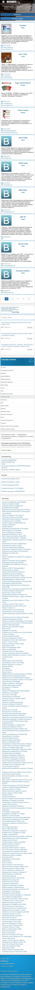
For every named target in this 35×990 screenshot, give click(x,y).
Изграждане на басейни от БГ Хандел (13, 814)
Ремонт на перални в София (10, 504)
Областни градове (17, 18)
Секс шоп (5, 555)
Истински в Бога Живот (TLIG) (10, 479)
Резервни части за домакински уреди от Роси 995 (17, 589)
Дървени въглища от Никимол (11, 844)
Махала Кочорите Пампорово (11, 681)
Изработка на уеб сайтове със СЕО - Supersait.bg (16, 936)
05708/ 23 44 (6, 101)
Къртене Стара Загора (8, 933)
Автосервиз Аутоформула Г (10, 883)
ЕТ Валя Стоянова (23, 110)
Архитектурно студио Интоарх (11, 774)
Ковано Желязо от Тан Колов (10, 736)
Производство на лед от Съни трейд (13, 662)
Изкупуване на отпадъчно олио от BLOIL (14, 904)
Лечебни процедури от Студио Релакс (13, 725)
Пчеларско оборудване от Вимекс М (13, 755)
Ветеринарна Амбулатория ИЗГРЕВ (12, 562)
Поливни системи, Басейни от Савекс (13, 576)
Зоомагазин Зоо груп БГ (9, 917)
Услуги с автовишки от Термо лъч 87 (13, 870)
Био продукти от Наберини (10, 687)
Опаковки (3, 408)
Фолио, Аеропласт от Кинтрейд (11, 530)
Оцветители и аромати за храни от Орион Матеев (17, 853)
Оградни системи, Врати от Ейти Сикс (13, 572)
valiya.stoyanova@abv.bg (9, 131)
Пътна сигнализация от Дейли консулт (13, 761)
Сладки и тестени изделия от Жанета (13, 940)
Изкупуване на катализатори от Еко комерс (15, 528)
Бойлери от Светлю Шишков (10, 815)
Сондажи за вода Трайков (9, 834)
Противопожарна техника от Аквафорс (14, 842)
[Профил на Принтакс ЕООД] (6, 247)
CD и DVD (3, 367)
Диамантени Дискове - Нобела (10, 482)
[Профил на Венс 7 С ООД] (6, 58)
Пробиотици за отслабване (10, 693)
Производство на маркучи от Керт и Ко (14, 942)
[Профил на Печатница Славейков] (6, 274)
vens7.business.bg (7, 78)
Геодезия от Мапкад (8, 700)
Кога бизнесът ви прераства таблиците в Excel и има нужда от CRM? (16, 323)
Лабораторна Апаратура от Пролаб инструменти (16, 719)
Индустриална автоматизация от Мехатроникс (16, 511)
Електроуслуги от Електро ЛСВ (11, 712)
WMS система (6, 628)
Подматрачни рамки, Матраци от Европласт (15, 519)
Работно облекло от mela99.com (12, 874)
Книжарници (4, 399)
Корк (2, 402)
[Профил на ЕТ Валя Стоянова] (6, 114)
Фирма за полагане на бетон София (13, 644)
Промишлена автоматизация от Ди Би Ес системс (17, 577)
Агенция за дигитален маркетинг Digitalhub (15, 653)
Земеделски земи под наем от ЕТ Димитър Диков (17, 623)
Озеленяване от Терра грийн (11, 812)
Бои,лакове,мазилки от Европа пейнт (13, 868)
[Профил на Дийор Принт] (6, 194)
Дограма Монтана (7, 666)
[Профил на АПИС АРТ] (6, 221)
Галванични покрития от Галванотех (13, 806)
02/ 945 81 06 (6, 264)
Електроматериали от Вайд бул (11, 753)
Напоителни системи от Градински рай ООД (15, 912)
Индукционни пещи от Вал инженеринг (14, 640)
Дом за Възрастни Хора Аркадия (12, 897)
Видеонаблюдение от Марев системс (13, 579)
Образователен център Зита (10, 880)
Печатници (3, 423)
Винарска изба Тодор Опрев (10, 625)
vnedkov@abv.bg (7, 185)
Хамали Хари (6, 689)
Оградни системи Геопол (9, 840)
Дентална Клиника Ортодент (11, 636)
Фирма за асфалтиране (9, 649)
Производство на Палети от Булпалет (13, 715)
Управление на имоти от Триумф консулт (14, 908)
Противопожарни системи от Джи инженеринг (16, 817)
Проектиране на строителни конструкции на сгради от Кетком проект (15, 803)
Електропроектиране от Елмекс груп (13, 821)
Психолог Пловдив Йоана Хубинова (13, 547)
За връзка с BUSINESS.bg (8, 460)
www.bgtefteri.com (8, 105)
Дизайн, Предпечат (5, 376)
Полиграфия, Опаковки (8, 360)
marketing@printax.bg (9, 266)
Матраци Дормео (7, 526)
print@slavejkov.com (8, 292)
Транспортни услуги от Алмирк (11, 789)
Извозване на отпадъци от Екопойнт (13, 800)
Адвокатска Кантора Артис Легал (12, 534)
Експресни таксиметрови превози (12, 702)
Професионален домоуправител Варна (14, 676)
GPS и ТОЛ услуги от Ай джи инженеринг (14, 849)
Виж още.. (30, 327)
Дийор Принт (23, 190)
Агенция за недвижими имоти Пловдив (14, 502)
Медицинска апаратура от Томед (12, 727)
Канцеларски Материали (7, 382)
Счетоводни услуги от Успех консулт (13, 900)
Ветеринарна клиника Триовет (11, 893)
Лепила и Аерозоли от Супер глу (12, 664)
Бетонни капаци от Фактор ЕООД (12, 793)
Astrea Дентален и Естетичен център (13, 611)
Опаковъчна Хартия (5, 411)
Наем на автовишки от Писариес (12, 532)
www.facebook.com (8, 49)
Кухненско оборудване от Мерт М (12, 638)
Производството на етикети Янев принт (14, 606)
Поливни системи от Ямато (10, 882)
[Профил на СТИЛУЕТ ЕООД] (6, 167)
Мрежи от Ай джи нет (8, 608)
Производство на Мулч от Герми (12, 545)
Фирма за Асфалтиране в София (12, 929)
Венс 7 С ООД (23, 54)
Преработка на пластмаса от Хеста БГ (13, 757)
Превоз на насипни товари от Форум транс (15, 866)
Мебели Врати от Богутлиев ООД (12, 661)
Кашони (3, 388)
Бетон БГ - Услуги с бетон (9, 642)
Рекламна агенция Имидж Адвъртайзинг (14, 713)
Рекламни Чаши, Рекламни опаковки (10, 426)
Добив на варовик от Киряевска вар (13, 887)
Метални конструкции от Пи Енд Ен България (15, 785)
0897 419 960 (6, 129)
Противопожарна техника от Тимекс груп (14, 729)
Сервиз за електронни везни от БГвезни (14, 560)
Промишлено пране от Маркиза (11, 855)
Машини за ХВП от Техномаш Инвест (13, 568)
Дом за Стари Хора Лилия (10, 827)
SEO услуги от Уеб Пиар (9, 695)
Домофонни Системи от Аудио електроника (15, 617)
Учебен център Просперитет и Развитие (14, 538)
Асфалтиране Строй (8, 645)
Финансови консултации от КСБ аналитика (15, 551)
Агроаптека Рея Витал (8, 797)
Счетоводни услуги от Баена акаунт (12, 651)
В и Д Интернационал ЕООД (9, 485)
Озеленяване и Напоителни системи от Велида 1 (17, 744)
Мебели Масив (6, 861)
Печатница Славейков (23, 271)
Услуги (3, 464)
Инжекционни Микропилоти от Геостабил (14, 751)
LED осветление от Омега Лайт (11, 921)
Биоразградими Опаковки (7, 370)
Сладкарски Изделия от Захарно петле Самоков (16, 772)
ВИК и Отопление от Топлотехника (12, 906)
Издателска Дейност (6, 379)
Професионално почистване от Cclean (13, 910)
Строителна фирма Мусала (10, 738)
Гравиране (3, 373)
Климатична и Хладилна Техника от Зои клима (16, 549)
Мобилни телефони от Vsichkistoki (12, 683)
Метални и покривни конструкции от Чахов (15, 776)
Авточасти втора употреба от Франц (13, 627)
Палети (2, 417)
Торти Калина (6, 778)
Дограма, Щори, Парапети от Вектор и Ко (14, 594)
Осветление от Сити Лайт (9, 710)
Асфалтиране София (8, 948)
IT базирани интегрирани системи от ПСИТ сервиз (17, 679)
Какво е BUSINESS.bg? (8, 462)
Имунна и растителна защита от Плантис (14, 791)
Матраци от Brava (7, 795)
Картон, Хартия (4, 385)
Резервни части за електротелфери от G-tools (16, 678)
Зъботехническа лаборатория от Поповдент (15, 819)
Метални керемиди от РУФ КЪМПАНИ (13, 491)
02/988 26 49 (6, 290)
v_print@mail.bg (7, 103)
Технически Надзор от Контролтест (13, 591)
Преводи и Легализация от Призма (12, 885)
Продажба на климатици (9, 630)
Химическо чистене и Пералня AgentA (13, 698)
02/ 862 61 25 (6, 210)
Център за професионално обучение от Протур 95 (17, 798)
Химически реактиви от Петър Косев (13, 878)
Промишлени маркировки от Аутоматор (14, 831)
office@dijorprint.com (8, 212)
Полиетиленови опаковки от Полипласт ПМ (15, 889)
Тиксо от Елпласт (7, 863)
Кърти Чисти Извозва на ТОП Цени (12, 934)
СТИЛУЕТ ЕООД (22, 163)
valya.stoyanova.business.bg (10, 132)
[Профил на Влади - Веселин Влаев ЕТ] (6, 87)
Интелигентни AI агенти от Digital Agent (14, 543)
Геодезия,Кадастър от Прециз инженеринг (15, 838)
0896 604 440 (6, 156)
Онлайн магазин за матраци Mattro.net (14, 523)
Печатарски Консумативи (7, 420)
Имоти (4, 659)
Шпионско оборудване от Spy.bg (12, 923)
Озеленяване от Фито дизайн (11, 891)
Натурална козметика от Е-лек (11, 914)
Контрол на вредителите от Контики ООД (14, 734)
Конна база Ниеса (7, 857)
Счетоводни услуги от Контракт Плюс (13, 764)
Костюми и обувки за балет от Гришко (13, 848)
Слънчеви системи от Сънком (11, 927)
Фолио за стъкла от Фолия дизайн (12, 925)
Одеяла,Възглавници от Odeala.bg (12, 574)
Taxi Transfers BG (7, 670)
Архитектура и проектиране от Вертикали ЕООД (16, 749)
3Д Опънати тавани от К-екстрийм (12, 517)
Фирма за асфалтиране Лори (11, 742)
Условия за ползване (6, 966)
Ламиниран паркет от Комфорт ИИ (12, 506)
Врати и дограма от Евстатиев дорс (12, 865)
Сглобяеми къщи (7, 657)
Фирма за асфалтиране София (11, 647)
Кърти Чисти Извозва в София (11, 946)
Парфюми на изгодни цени (10, 553)
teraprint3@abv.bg (8, 47)
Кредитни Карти (5, 405)
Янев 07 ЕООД (23, 138)
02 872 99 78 (6, 183)
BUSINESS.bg (4, 961)
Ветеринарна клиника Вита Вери (12, 583)
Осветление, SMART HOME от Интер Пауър (15, 721)
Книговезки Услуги (5, 396)
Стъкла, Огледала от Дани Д (10, 766)
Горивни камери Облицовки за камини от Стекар (17, 655)
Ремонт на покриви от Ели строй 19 (13, 515)
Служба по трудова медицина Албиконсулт (15, 787)
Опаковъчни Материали (6, 414)
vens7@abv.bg (7, 76)
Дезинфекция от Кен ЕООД (10, 508)
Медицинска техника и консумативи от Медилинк (17, 836)
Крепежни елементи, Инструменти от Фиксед (16, 509)
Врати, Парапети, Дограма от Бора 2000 (14, 536)
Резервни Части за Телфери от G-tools (13, 832)
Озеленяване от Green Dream (11, 859)
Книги (2, 391)
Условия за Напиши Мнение (8, 971)
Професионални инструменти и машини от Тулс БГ (17, 763)
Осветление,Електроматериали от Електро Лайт (16, 581)
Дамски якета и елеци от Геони (11, 593)
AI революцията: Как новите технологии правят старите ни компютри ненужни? (16, 334)
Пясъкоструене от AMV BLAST (11, 696)
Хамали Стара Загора (8, 938)
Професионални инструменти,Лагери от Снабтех (17, 674)
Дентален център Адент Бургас (11, 740)
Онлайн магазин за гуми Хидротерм (13, 610)
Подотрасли (17, 14)
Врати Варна (6, 668)
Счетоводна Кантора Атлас (10, 846)
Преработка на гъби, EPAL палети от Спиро (15, 899)
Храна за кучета (7, 672)
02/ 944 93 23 (6, 74)
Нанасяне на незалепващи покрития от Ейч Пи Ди (17, 717)
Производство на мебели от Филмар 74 (14, 872)
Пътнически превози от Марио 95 (12, 704)
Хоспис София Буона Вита (10, 829)
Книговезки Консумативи (7, 393)
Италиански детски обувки (10, 570)
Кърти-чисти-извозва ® (9, 931)
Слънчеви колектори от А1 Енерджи (12, 488)
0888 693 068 (6, 237)
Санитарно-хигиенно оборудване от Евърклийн (16, 895)
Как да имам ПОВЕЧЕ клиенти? (10, 469)
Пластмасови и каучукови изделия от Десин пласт (17, 780)
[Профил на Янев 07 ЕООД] (6, 141)
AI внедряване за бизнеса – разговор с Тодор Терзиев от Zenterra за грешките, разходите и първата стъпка (17, 345)
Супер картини (6, 513)
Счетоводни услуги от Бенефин (11, 521)
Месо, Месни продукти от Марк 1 (12, 919)
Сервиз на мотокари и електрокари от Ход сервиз (17, 621)
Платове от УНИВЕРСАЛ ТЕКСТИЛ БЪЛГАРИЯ (15, 691)
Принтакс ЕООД (23, 244)
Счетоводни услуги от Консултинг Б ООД (14, 951)
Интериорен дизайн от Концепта (12, 916)
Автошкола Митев (7, 723)
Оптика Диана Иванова (9, 876)
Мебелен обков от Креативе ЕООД (12, 950)
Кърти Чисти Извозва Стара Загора (12, 944)
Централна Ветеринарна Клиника (12, 619)
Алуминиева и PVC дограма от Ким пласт (14, 851)
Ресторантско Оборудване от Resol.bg (13, 759)
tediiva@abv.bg (7, 158)
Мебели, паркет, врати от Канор (11, 685)
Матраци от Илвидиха (8, 525)
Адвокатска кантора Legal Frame (12, 902)
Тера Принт (23, 25)
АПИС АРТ (23, 217)
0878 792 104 (6, 45)
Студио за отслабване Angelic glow (12, 747)
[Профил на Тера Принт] (6, 29)
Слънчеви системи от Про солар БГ (12, 604)
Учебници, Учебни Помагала (8, 429)
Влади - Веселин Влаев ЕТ (23, 83)
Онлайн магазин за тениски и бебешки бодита (16, 746)
